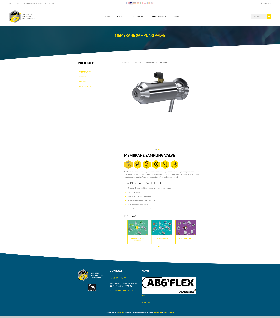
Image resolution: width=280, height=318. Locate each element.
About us (121, 16)
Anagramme (158, 312)
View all (146, 303)
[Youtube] (53, 3)
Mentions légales (168, 312)
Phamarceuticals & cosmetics (137, 239)
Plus (143, 296)
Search (269, 16)
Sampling (137, 62)
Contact (177, 16)
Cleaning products (162, 239)
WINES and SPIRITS (185, 239)
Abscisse (121, 312)
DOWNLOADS (266, 3)
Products (138, 16)
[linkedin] (49, 3)
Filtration (82, 81)
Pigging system (85, 72)
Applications (158, 16)
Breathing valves (85, 86)
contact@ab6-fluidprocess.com (33, 3)
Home (107, 16)
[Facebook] (45, 3)
